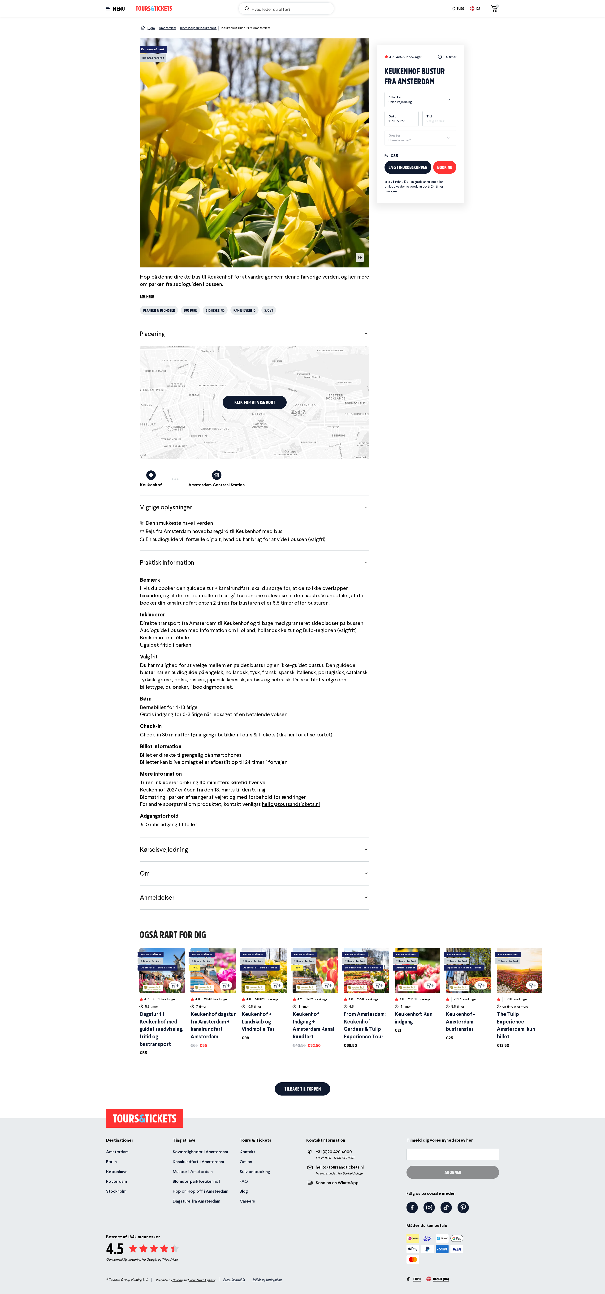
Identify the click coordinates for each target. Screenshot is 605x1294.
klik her (286, 734)
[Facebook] (412, 1207)
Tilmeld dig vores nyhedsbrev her (439, 1140)
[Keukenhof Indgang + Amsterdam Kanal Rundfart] (315, 998)
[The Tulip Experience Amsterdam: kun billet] (519, 998)
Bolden (177, 1280)
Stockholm (116, 1191)
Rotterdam (116, 1181)
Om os (246, 1161)
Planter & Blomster (159, 310)
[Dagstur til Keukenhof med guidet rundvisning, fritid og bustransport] (162, 1002)
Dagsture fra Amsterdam (196, 1201)
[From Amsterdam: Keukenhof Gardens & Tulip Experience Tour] (366, 998)
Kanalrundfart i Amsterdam (198, 1161)
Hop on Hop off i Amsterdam (200, 1191)
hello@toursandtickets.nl (291, 804)
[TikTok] (446, 1207)
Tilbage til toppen (303, 1089)
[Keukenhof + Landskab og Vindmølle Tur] (264, 994)
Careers (247, 1201)
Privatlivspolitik (234, 1279)
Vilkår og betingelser (267, 1279)
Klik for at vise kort (254, 402)
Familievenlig (244, 310)
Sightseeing (215, 310)
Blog (244, 1191)
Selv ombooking (255, 1171)
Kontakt (247, 1151)
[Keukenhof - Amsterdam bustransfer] (468, 994)
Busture (190, 310)
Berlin (111, 1161)
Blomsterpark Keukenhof (196, 1181)
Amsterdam (117, 1151)
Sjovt (268, 310)
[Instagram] (429, 1207)
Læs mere (147, 296)
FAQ (244, 1181)
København (116, 1171)
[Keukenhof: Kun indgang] (417, 990)
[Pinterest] (463, 1207)
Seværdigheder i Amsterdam (200, 1151)
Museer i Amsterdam (193, 1171)
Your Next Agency (202, 1280)
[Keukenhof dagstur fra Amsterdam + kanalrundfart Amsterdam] (213, 998)
